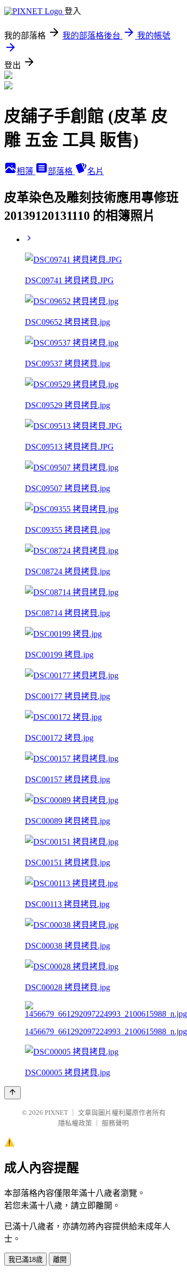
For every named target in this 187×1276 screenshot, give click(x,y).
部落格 (61, 171)
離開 (59, 1260)
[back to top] (12, 1092)
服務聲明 (115, 1123)
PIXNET (56, 1112)
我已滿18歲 (25, 1260)
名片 (95, 171)
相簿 (26, 171)
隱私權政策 (75, 1123)
